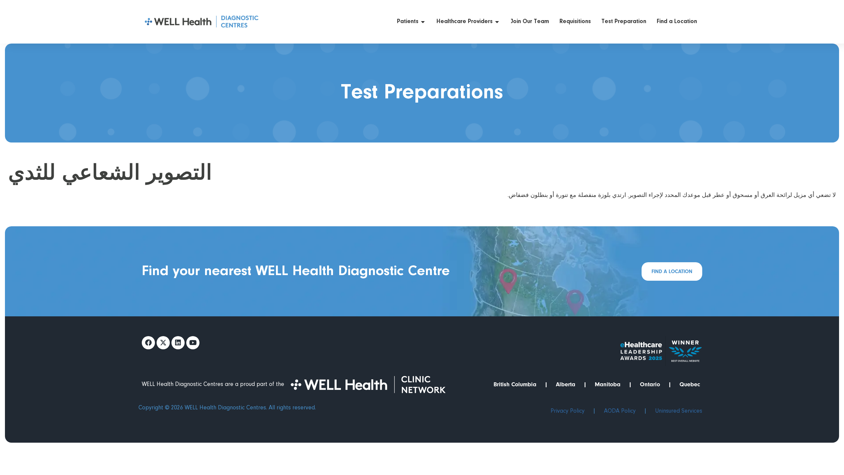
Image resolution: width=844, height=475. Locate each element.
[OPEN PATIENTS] (423, 21)
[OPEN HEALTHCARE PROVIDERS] (497, 21)
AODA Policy (620, 411)
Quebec (689, 384)
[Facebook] (148, 342)
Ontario (650, 384)
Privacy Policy (568, 411)
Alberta (565, 384)
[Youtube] (192, 342)
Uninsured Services (678, 411)
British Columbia (515, 384)
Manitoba (607, 384)
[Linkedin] (178, 342)
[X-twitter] (163, 342)
